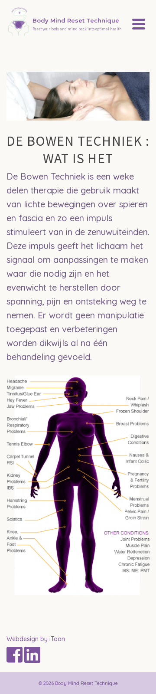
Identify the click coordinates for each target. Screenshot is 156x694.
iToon (57, 639)
